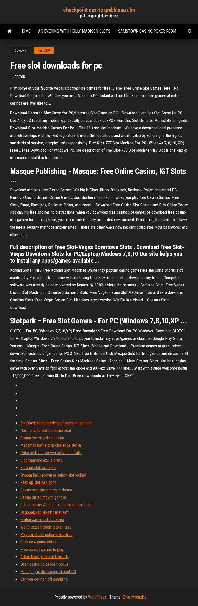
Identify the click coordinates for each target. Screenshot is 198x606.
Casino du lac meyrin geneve (43, 497)
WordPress (97, 597)
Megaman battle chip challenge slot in (50, 445)
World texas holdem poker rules (45, 527)
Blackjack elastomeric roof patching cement (56, 423)
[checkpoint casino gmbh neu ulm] (9, 31)
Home (25, 31)
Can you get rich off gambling (44, 579)
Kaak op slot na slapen (38, 467)
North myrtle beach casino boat (45, 430)
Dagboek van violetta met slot (44, 512)
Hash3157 (44, 50)
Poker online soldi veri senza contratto (51, 452)
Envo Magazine (134, 597)
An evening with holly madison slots (74, 31)
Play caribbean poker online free (46, 534)
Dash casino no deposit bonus (44, 564)
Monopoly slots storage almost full (48, 571)
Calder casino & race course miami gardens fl (56, 504)
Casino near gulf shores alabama (46, 489)
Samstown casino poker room (147, 31)
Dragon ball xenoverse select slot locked (53, 475)
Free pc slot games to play (42, 549)
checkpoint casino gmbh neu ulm (99, 10)
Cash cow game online (38, 542)
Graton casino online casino (42, 438)
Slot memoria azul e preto (41, 460)
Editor (20, 77)
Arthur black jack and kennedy (44, 556)
